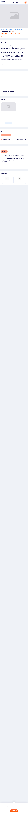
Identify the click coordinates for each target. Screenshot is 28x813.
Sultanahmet (11, 29)
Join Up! (2, 29)
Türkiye (6, 29)
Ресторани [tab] (4, 151)
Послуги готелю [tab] (6, 134)
